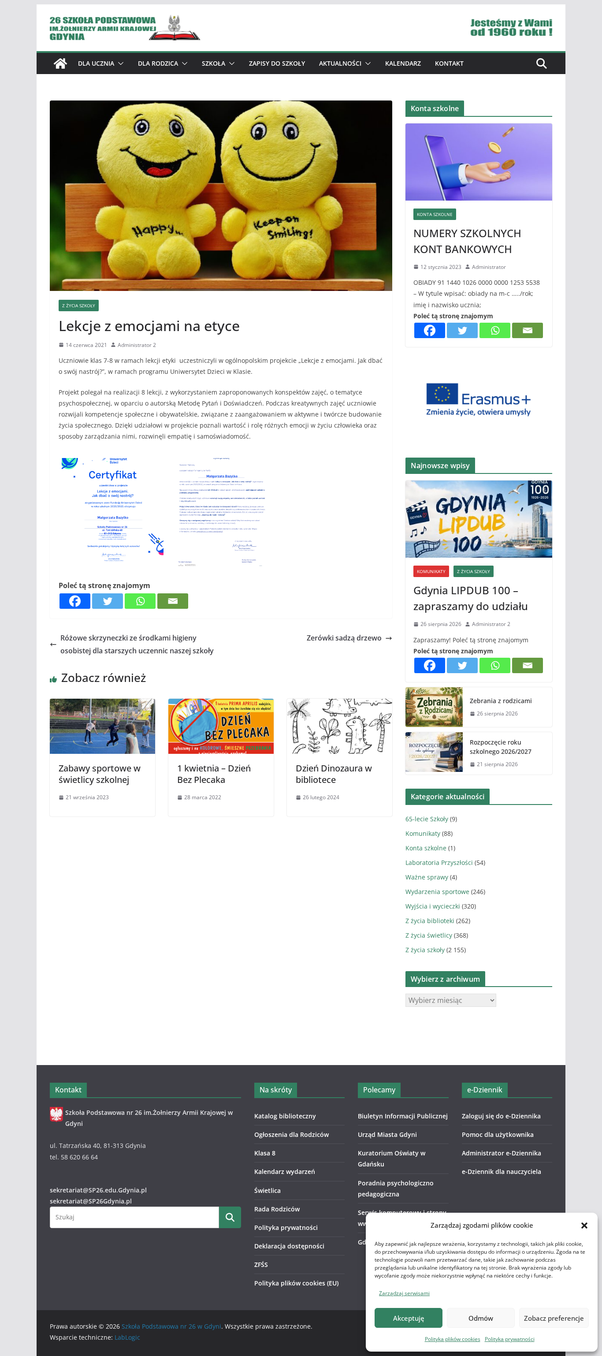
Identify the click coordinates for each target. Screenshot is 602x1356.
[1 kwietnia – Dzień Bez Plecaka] (221, 705)
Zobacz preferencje (554, 1318)
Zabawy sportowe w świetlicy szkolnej (100, 774)
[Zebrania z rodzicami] (434, 707)
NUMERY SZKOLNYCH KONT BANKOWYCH (467, 241)
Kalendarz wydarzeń (284, 1171)
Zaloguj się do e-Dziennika (501, 1116)
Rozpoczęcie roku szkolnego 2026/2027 (500, 747)
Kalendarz (403, 63)
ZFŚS (261, 1264)
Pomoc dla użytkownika (498, 1134)
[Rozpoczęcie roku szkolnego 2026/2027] (434, 753)
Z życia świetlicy (428, 935)
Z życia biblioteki (429, 920)
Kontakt (449, 63)
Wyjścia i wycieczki (432, 906)
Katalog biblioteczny (285, 1116)
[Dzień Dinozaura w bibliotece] (339, 705)
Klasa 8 (264, 1153)
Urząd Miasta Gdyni (387, 1134)
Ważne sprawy (426, 877)
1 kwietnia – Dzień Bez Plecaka (214, 774)
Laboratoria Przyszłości (439, 862)
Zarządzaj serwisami (404, 1293)
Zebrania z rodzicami (501, 701)
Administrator (489, 267)
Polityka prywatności (510, 1339)
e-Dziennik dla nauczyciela (501, 1171)
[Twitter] (107, 601)
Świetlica (267, 1190)
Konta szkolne (435, 214)
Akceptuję (408, 1318)
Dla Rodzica (158, 63)
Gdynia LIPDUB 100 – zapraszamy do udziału (470, 598)
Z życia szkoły (78, 305)
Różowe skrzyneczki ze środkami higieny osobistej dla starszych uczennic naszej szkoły (137, 644)
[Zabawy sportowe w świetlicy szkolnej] (102, 705)
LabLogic (127, 1337)
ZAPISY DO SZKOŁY (277, 63)
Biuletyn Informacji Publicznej (403, 1116)
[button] (584, 1225)
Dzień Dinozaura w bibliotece (334, 774)
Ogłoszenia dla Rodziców (291, 1134)
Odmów (480, 1318)
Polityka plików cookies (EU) (296, 1283)
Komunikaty (431, 571)
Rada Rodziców (277, 1209)
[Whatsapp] (140, 601)
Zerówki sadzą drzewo (344, 638)
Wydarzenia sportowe (437, 891)
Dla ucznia (96, 63)
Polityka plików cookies (452, 1339)
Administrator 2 (137, 345)
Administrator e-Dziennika (501, 1153)
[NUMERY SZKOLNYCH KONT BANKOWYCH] (478, 162)
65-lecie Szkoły (426, 819)
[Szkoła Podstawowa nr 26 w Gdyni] (60, 63)
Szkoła (213, 63)
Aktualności (340, 63)
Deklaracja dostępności (289, 1246)
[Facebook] (74, 601)
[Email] (172, 601)
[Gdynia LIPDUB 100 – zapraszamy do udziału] (478, 519)
